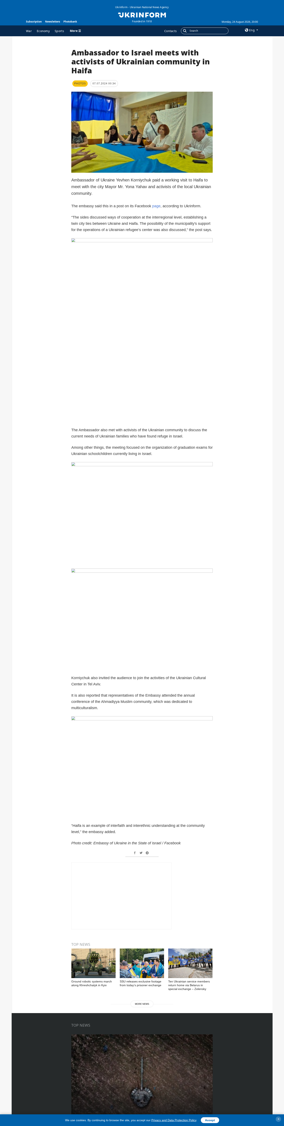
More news (142, 1004)
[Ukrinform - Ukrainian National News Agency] (142, 14)
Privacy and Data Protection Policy (173, 1120)
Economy (43, 31)
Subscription (34, 21)
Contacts (170, 31)
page (156, 206)
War (29, 31)
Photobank (70, 21)
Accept (210, 1120)
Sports (59, 31)
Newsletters (52, 21)
